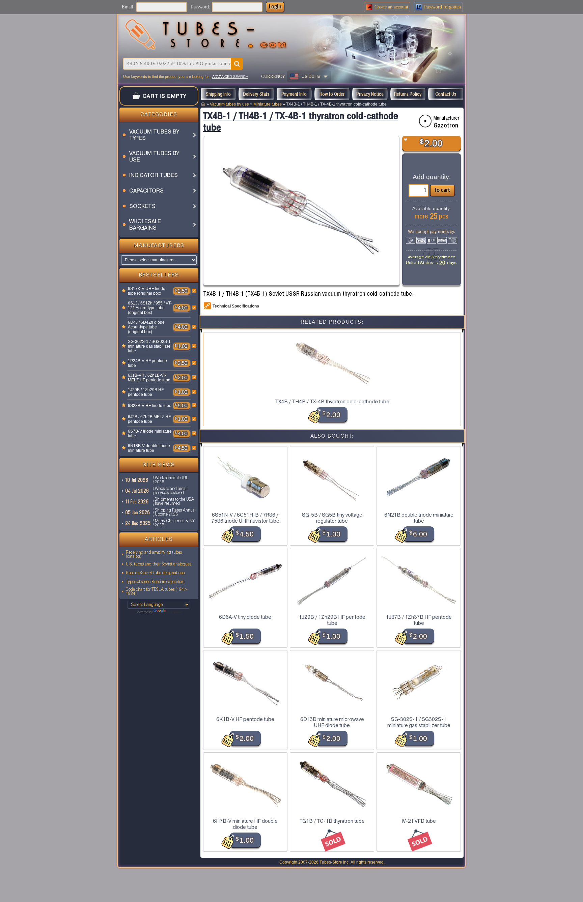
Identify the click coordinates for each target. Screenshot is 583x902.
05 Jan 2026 (138, 512)
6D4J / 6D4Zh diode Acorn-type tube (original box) (146, 327)
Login (275, 7)
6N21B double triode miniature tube (418, 518)
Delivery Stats (256, 94)
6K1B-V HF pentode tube (245, 719)
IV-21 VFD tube (418, 821)
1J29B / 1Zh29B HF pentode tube (146, 392)
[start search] (237, 64)
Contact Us (445, 94)
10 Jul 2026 (137, 480)
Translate (174, 612)
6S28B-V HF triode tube (149, 405)
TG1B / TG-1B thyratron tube (332, 821)
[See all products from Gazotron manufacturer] (425, 121)
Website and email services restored (171, 491)
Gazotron (446, 125)
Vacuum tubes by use (229, 104)
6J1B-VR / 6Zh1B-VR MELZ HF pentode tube (149, 377)
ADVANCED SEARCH (230, 77)
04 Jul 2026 (137, 491)
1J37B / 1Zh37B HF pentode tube (419, 620)
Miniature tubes (267, 104)
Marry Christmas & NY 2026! (175, 523)
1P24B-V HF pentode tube (147, 363)
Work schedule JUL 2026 (171, 480)
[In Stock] (124, 291)
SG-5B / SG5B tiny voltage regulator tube (332, 518)
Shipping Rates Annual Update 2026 (175, 512)
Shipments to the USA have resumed (174, 502)
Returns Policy (407, 94)
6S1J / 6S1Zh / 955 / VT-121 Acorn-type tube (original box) (150, 308)
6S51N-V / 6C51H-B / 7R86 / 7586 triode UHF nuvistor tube (245, 518)
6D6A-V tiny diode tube (245, 617)
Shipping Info (218, 94)
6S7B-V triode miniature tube (150, 433)
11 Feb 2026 (137, 501)
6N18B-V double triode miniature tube (149, 448)
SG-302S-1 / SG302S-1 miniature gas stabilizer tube (149, 346)
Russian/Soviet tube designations (155, 573)
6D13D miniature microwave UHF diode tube (332, 722)
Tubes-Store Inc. (335, 862)
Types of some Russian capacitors (155, 582)
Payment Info (294, 94)
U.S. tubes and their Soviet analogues (158, 564)
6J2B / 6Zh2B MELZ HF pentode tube (149, 419)
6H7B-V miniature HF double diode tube (245, 824)
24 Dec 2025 (138, 523)
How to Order (332, 94)
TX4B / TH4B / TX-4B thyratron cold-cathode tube (332, 402)
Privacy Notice (370, 94)
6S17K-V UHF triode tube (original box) (146, 291)
